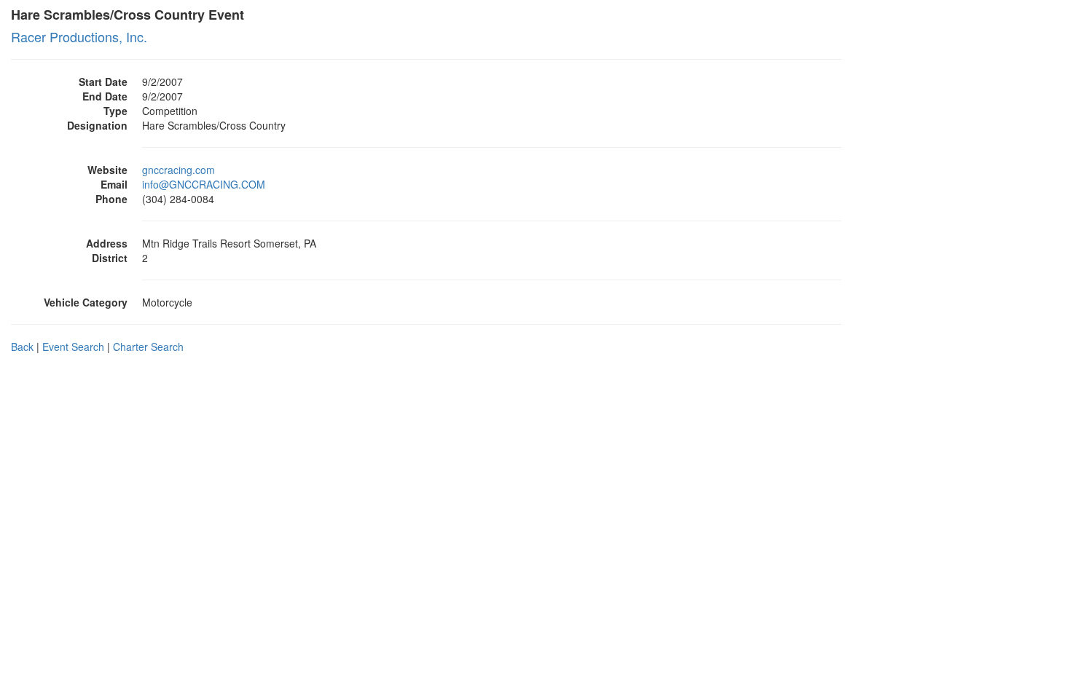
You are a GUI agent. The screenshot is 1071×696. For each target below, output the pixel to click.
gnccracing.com (178, 169)
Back (22, 346)
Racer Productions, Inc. (79, 36)
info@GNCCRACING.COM (203, 184)
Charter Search (148, 346)
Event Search (73, 346)
